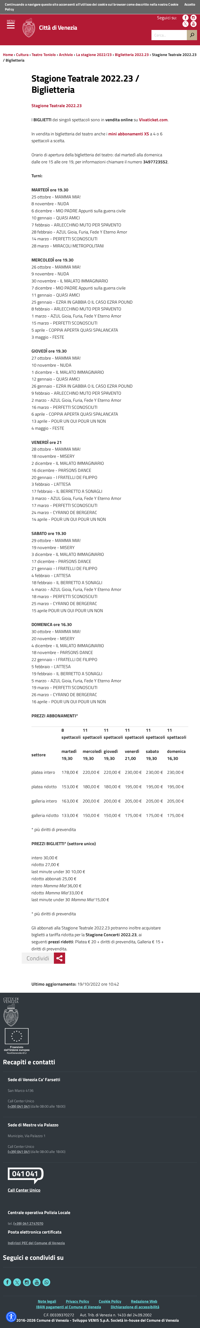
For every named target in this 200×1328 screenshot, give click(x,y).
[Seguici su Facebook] (185, 18)
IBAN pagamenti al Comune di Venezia (68, 1307)
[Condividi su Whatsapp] (46, 1282)
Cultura (22, 54)
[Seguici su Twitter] (185, 24)
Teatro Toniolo (44, 54)
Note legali (47, 1301)
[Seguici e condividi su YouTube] (36, 1282)
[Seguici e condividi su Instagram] (27, 1282)
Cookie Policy (110, 1301)
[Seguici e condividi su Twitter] (17, 1282)
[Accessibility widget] (11, 1316)
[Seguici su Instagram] (193, 18)
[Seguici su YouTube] (193, 24)
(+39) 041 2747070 (28, 1223)
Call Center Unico (24, 1190)
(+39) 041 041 (19, 1106)
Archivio (66, 54)
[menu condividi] (59, 958)
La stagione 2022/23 (94, 54)
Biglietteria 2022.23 (132, 54)
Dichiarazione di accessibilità (135, 1307)
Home (8, 54)
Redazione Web (144, 1301)
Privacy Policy (77, 1301)
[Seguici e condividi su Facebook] (7, 1282)
